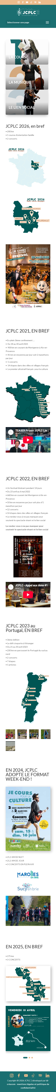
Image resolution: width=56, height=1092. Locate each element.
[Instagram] (18, 3)
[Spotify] (35, 3)
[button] (24, 1057)
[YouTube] (27, 3)
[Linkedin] (39, 3)
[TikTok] (31, 3)
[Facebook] (23, 3)
